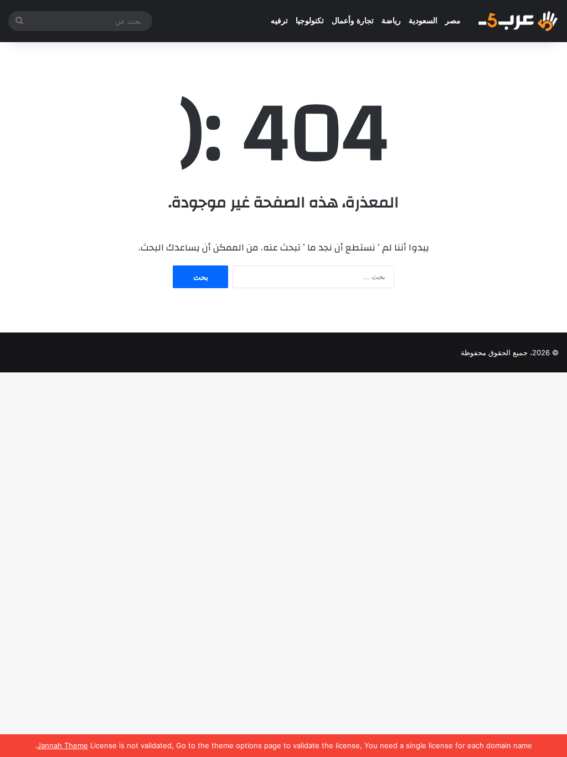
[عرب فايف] (517, 21)
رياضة (391, 21)
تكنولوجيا (310, 21)
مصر (453, 21)
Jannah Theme (62, 745)
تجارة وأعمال (353, 21)
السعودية (423, 21)
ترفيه (279, 21)
